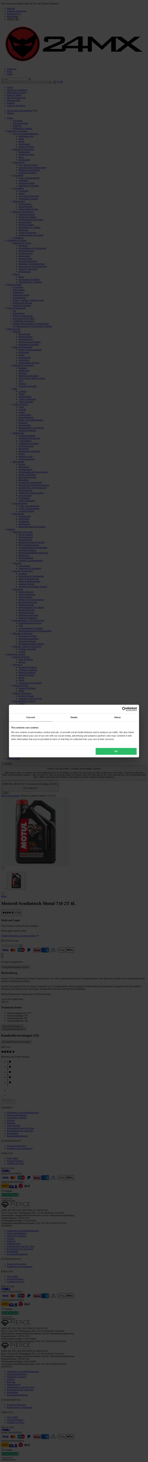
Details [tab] (74, 717)
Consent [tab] (30, 717)
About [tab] (117, 717)
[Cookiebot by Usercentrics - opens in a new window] (124, 709)
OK (116, 751)
